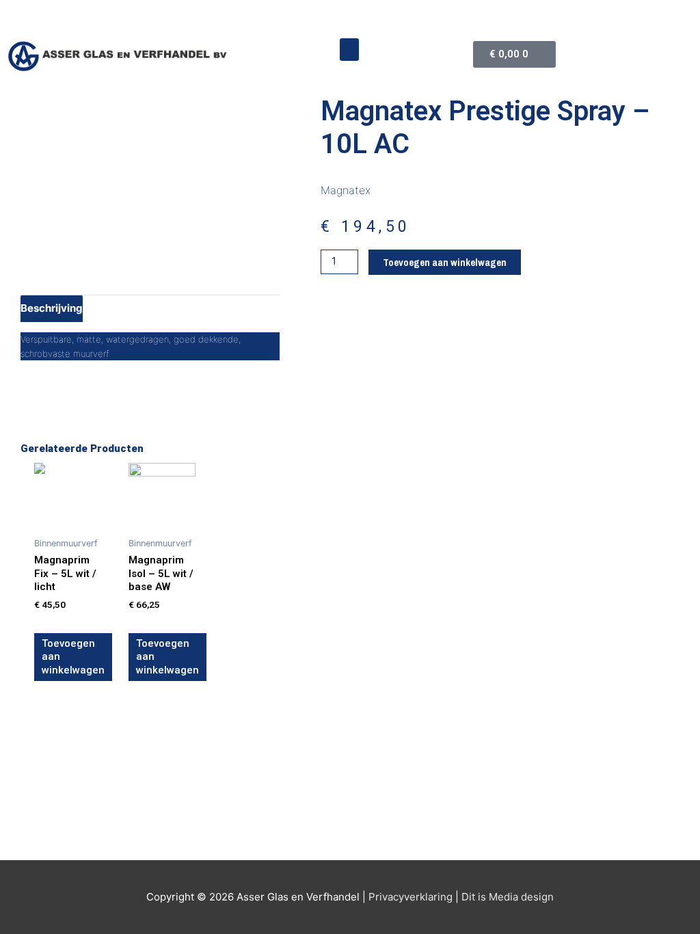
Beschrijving (52, 308)
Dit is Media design (507, 896)
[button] (349, 49)
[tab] (52, 308)
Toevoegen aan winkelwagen (445, 262)
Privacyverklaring (410, 896)
